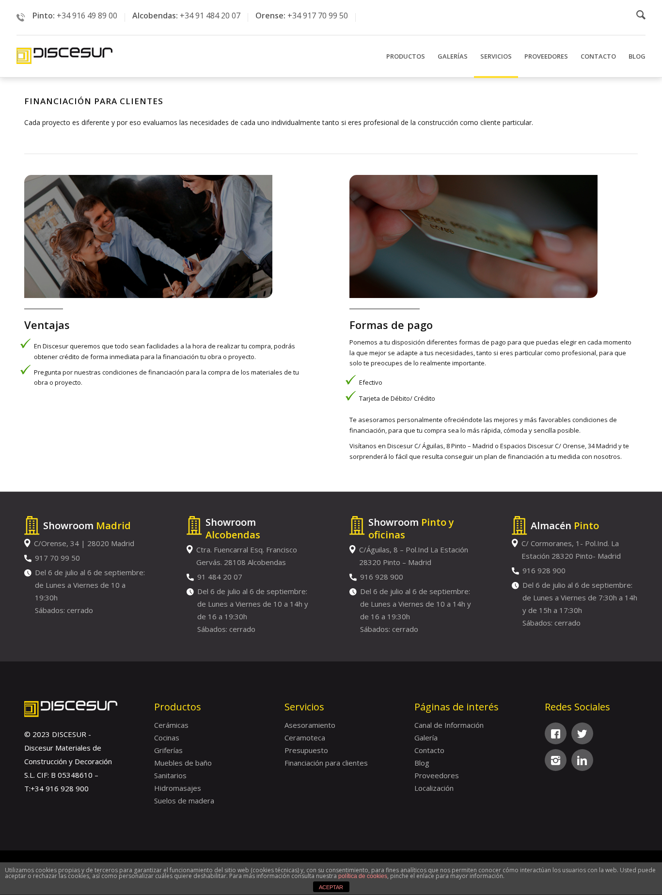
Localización (434, 788)
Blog (421, 763)
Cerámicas (171, 725)
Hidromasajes (177, 788)
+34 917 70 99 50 (317, 15)
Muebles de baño (183, 763)
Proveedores (436, 775)
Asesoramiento (309, 725)
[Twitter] (582, 733)
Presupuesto (306, 750)
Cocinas (166, 737)
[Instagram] (556, 760)
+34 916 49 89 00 (87, 15)
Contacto (429, 750)
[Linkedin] (582, 760)
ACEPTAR (331, 887)
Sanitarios (170, 775)
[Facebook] (556, 733)
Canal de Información (449, 725)
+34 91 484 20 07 (210, 15)
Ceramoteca (304, 737)
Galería (426, 737)
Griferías (168, 750)
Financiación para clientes (326, 763)
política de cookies (362, 876)
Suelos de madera (184, 800)
